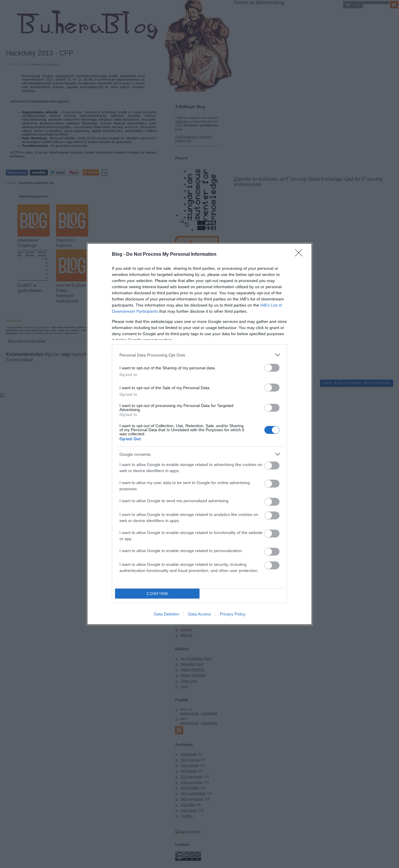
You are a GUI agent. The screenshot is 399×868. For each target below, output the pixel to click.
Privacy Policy (232, 614)
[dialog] (199, 434)
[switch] (272, 368)
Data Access (199, 614)
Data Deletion (166, 614)
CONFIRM (157, 594)
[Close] (300, 254)
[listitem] (199, 355)
